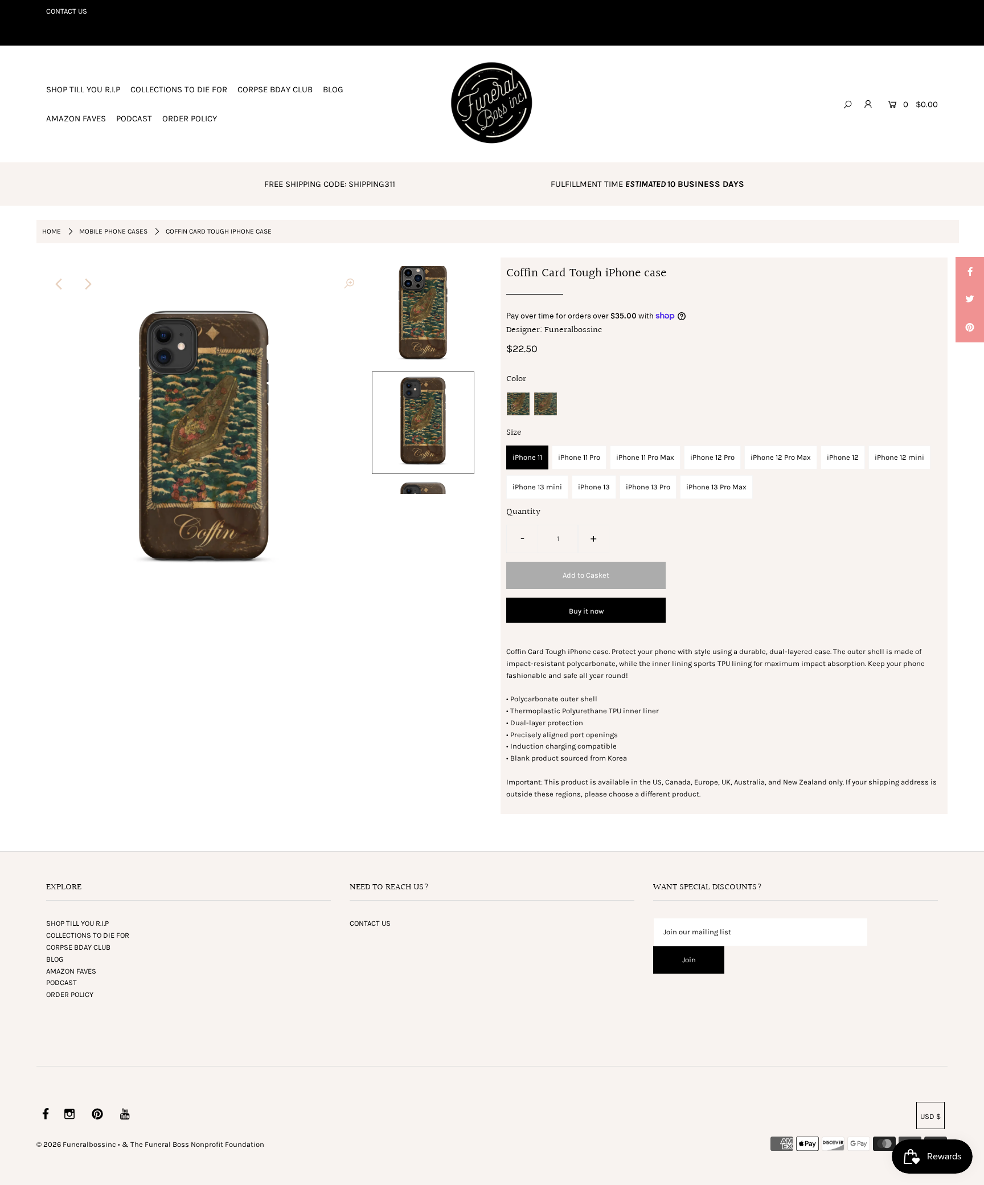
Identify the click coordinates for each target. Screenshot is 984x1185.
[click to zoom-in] (349, 284)
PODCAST (134, 118)
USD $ (930, 1116)
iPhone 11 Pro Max (645, 457)
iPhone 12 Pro (712, 457)
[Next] (87, 284)
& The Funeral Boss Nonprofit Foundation (193, 1144)
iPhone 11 (527, 457)
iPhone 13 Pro (648, 487)
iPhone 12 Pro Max (781, 457)
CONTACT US (66, 11)
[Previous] (59, 284)
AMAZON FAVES (76, 118)
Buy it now (586, 611)
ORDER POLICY (189, 118)
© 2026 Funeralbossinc (76, 1144)
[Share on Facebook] (970, 271)
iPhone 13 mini (537, 487)
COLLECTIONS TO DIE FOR (178, 89)
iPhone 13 (594, 487)
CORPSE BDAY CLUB (275, 89)
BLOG (333, 89)
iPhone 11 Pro (579, 457)
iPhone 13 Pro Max (716, 487)
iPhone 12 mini (899, 457)
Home (51, 231)
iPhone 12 (843, 457)
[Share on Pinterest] (970, 328)
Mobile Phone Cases (113, 231)
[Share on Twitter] (970, 299)
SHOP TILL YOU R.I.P (83, 89)
